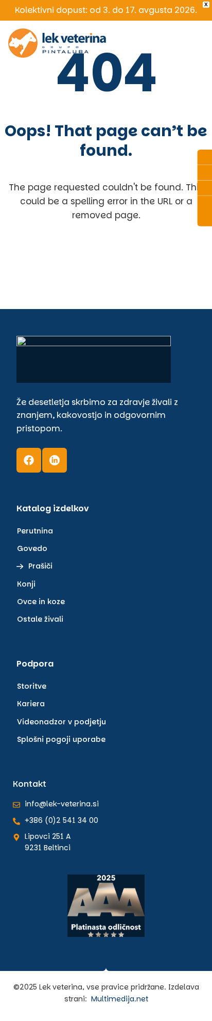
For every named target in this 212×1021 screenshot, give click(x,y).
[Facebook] (28, 460)
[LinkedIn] (54, 460)
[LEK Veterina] (57, 43)
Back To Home (109, 270)
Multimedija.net (119, 999)
